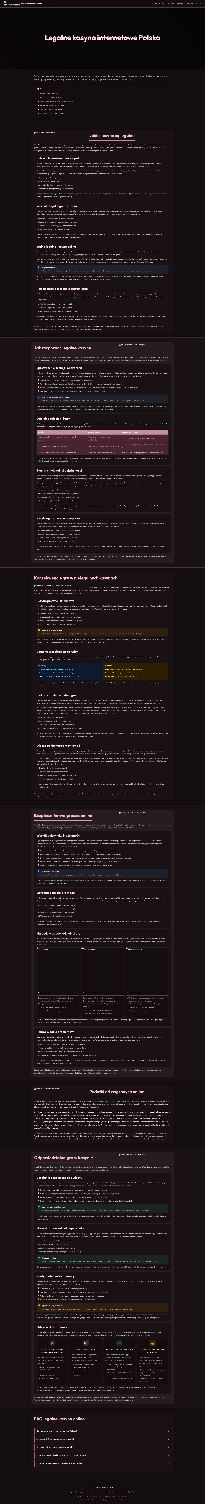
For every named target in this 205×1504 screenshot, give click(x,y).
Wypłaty (180, 4)
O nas (88, 1492)
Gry (155, 4)
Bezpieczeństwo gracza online (52, 105)
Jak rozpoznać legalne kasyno (51, 97)
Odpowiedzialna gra (76, 1492)
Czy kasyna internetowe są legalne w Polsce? (56, 1431)
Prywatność (132, 1492)
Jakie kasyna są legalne (49, 93)
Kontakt (95, 1492)
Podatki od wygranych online (51, 109)
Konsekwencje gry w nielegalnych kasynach (57, 101)
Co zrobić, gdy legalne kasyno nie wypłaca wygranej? (59, 1463)
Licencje (162, 4)
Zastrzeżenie (121, 1492)
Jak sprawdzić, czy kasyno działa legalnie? (55, 1439)
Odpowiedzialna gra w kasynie (52, 113)
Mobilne (171, 4)
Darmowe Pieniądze (193, 4)
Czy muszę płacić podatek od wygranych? (54, 1447)
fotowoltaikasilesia (31, 3)
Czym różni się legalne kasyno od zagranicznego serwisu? (61, 1455)
